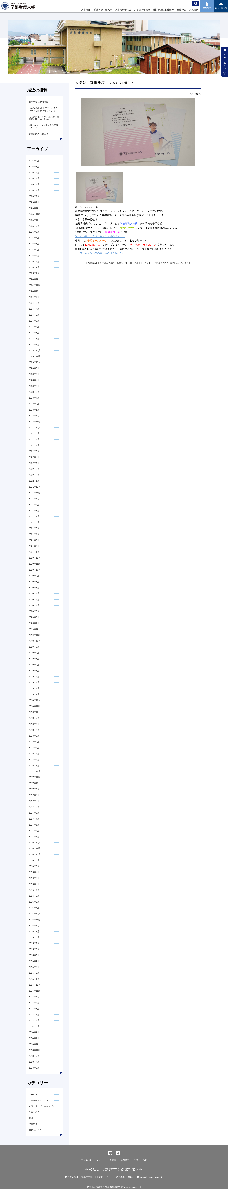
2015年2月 (34, 973)
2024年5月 (34, 321)
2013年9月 (34, 1056)
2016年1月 (34, 907)
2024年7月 (34, 309)
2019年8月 (34, 652)
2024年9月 (34, 297)
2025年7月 (34, 237)
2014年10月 (34, 996)
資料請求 (125, 1160)
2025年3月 (34, 261)
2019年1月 (34, 694)
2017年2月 (34, 830)
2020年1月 (34, 623)
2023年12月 (34, 350)
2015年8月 (34, 937)
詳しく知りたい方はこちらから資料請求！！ (100, 236)
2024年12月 (34, 279)
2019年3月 (34, 682)
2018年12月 (34, 700)
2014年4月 (34, 1032)
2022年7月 (34, 445)
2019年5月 (34, 670)
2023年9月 (34, 368)
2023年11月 (34, 356)
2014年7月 (34, 1014)
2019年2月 (34, 688)
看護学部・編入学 (103, 9)
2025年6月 (34, 243)
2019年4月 (34, 676)
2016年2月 (34, 902)
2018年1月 (34, 765)
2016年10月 (34, 854)
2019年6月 (34, 664)
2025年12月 (34, 208)
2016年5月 (34, 884)
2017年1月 (34, 836)
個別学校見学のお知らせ (41, 102)
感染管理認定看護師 (163, 9)
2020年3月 (34, 611)
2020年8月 (34, 581)
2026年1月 (34, 202)
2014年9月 (34, 1002)
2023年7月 (34, 380)
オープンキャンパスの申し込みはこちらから (100, 253)
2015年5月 (34, 955)
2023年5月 (34, 392)
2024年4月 (34, 326)
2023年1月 (34, 409)
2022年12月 (34, 415)
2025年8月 (34, 232)
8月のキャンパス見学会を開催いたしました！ (43, 126)
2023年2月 (34, 403)
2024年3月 (34, 332)
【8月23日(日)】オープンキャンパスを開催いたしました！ (43, 109)
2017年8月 (34, 795)
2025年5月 (34, 249)
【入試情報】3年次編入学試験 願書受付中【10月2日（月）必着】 (118, 263)
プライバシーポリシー (92, 1160)
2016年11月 (34, 848)
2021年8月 (34, 510)
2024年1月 (34, 344)
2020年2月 (34, 617)
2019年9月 (34, 647)
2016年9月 (34, 860)
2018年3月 (34, 753)
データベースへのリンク (41, 1100)
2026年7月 (34, 166)
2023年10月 (34, 362)
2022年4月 (34, 463)
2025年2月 (34, 267)
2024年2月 (34, 338)
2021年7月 (34, 516)
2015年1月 (34, 979)
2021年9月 (34, 504)
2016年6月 (34, 878)
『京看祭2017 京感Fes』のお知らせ (173, 263)
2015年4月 (34, 961)
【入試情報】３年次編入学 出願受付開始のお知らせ (44, 118)
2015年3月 (34, 967)
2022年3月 (34, 469)
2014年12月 (34, 985)
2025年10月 (34, 220)
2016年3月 (34, 896)
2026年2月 (34, 196)
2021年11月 (34, 492)
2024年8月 (34, 303)
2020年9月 (34, 575)
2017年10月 (34, 783)
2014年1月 (34, 1038)
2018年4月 (34, 747)
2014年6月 (34, 1020)
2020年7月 (34, 587)
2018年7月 (34, 730)
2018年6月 (34, 736)
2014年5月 (34, 1026)
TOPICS (33, 1094)
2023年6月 (34, 386)
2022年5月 (34, 457)
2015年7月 (34, 943)
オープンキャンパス (224, 62)
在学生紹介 (34, 1112)
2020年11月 (34, 564)
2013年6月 (34, 1067)
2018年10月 (34, 712)
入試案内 (194, 9)
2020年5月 (34, 599)
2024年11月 (34, 285)
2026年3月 (34, 190)
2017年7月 (34, 801)
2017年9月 (34, 789)
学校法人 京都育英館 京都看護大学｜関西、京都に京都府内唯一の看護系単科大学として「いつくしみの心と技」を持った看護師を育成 (19, 6)
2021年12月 (34, 487)
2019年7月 (34, 658)
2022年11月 (34, 421)
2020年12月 (34, 558)
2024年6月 (34, 315)
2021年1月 (34, 552)
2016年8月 (34, 866)
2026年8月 (34, 160)
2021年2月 (34, 546)
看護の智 (181, 9)
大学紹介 (85, 9)
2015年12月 (34, 913)
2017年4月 (34, 819)
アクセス (111, 1160)
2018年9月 (34, 718)
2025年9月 (34, 226)
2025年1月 (34, 273)
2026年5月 (34, 178)
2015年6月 (34, 949)
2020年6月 (34, 593)
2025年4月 (34, 255)
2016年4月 (34, 890)
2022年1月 (34, 481)
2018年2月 (34, 759)
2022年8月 (34, 439)
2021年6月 (34, 522)
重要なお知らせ (36, 1130)
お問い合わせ (140, 1160)
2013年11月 (34, 1050)
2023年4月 (34, 398)
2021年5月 (34, 528)
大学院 (123, 9)
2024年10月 (34, 291)
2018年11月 (34, 706)
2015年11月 (34, 919)
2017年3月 (34, 825)
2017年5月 (34, 813)
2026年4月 (34, 184)
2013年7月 (34, 1062)
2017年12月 (34, 771)
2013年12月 (34, 1044)
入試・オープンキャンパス (42, 1106)
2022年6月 (34, 451)
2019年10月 (34, 641)
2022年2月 (34, 475)
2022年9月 (34, 433)
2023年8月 (34, 374)
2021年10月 (34, 498)
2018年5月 (34, 741)
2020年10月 (34, 570)
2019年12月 (34, 629)
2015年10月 (34, 925)
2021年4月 (34, 534)
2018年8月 (34, 724)
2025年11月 (34, 214)
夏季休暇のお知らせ (38, 134)
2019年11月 (34, 635)
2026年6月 (34, 172)
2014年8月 (34, 1008)
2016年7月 (34, 872)
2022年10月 (34, 427)
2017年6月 (34, 807)
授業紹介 (33, 1124)
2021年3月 (34, 540)
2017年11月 (34, 777)
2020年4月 (34, 605)
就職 (31, 1118)
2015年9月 (34, 931)
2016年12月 (34, 842)
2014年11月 (34, 990)
